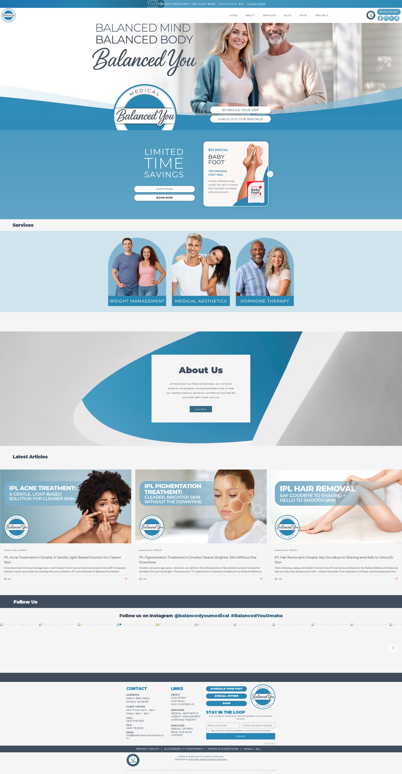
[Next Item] (270, 174)
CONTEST (177, 735)
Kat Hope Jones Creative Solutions (208, 759)
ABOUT (175, 694)
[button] (250, 15)
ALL (258, 749)
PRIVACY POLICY (148, 749)
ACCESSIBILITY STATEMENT (183, 749)
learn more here (267, 770)
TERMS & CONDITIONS (222, 749)
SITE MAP (269, 743)
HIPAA (247, 749)
